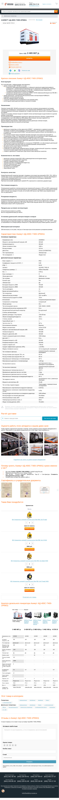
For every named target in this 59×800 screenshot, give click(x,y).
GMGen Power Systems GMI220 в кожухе (37, 622)
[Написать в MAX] (19, 70)
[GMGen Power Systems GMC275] (47, 618)
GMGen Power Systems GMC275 (47, 622)
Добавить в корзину (29, 528)
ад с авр (4, 709)
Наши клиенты (31, 786)
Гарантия (16, 786)
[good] (13, 745)
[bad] (4, 745)
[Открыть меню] (2, 3)
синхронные (52, 707)
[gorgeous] (15, 745)
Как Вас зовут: (7, 748)
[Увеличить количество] (32, 522)
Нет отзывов (39, 19)
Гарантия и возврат (16, 787)
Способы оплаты (38, 787)
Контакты (30, 787)
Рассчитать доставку (50, 418)
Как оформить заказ (48, 787)
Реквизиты (7, 787)
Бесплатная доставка (7, 786)
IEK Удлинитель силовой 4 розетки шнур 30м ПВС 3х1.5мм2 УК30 (29, 560)
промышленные (23, 700)
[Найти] (56, 11)
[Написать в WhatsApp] (14, 70)
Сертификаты (23, 786)
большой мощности (13, 707)
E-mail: (5, 754)
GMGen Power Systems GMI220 (28, 622)
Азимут (47, 700)
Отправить (29, 761)
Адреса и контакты (47, 4)
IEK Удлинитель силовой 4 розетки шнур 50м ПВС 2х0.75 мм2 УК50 (29, 581)
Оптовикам (44, 786)
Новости (38, 786)
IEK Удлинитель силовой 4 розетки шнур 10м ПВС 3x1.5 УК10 (29, 540)
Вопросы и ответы (53, 786)
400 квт (4, 707)
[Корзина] (56, 3)
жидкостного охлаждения (26, 707)
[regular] (10, 745)
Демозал (24, 787)
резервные (40, 700)
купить (29, 58)
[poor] (7, 745)
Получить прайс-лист (16, 67)
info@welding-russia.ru (16, 62)
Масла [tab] (29, 509)
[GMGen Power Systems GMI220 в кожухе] (38, 618)
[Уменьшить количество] (26, 522)
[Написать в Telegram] (10, 70)
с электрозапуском (7, 702)
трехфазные (32, 700)
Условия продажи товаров (29, 788)
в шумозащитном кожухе (41, 707)
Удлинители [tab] (29, 505)
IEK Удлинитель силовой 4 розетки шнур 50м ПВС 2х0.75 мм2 (29, 519)
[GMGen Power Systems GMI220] (28, 618)
